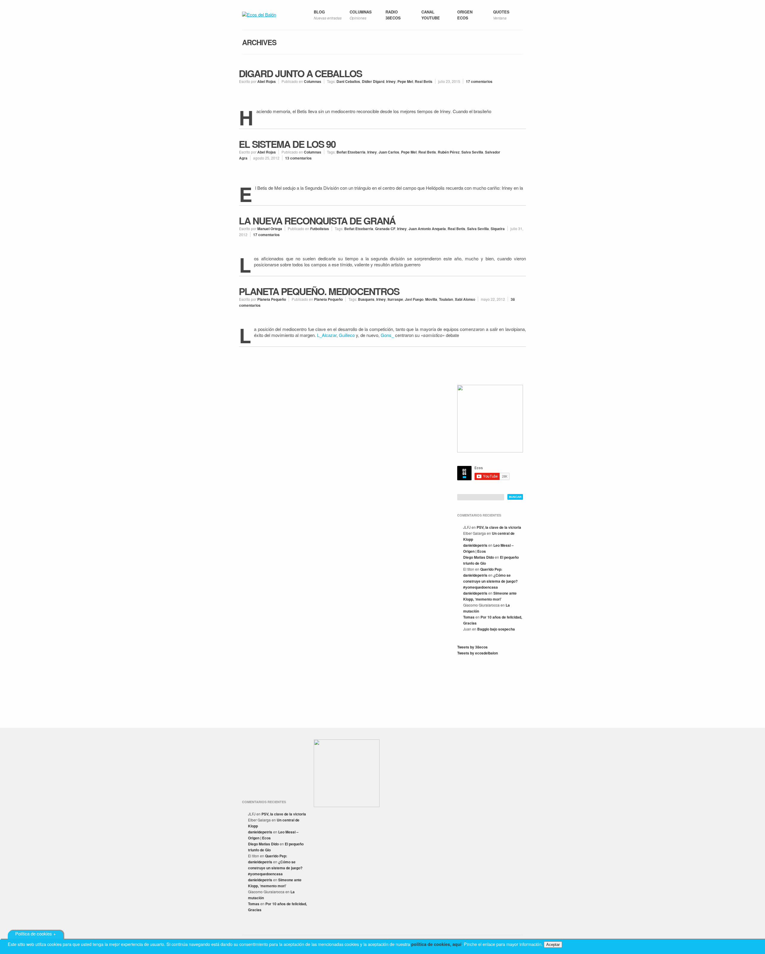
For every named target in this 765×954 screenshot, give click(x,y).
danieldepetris (475, 545)
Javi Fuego (414, 299)
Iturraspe (395, 299)
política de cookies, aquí (436, 944)
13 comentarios (298, 158)
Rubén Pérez (449, 152)
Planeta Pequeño (271, 299)
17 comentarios (479, 81)
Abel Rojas (266, 81)
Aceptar (553, 944)
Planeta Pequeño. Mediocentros (319, 291)
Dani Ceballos (348, 81)
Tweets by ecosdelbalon (477, 653)
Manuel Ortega (269, 228)
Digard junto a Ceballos (300, 73)
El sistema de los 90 (287, 144)
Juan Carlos (389, 152)
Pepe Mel (405, 81)
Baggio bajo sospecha (496, 629)
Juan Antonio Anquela (427, 228)
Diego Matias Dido (478, 557)
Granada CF (385, 228)
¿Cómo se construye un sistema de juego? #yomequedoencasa (490, 581)
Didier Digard (373, 81)
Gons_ (387, 335)
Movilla (431, 299)
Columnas (312, 81)
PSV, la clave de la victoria (499, 527)
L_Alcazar (326, 335)
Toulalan (446, 299)
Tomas (469, 617)
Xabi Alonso (465, 299)
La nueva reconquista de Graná (317, 220)
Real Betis (423, 81)
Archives (259, 42)
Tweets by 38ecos (472, 647)
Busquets (366, 299)
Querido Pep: (491, 569)
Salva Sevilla (472, 152)
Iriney (391, 81)
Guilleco (347, 335)
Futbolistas (319, 228)
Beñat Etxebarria (350, 152)
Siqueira (498, 228)
